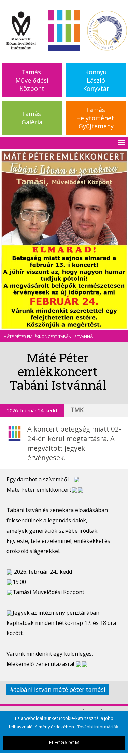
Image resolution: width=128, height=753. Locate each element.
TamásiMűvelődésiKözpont (31, 80)
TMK (77, 410)
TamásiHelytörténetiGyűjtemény (96, 118)
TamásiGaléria (32, 118)
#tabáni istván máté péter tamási (57, 690)
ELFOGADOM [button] (64, 742)
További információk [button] (97, 727)
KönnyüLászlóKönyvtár (96, 80)
